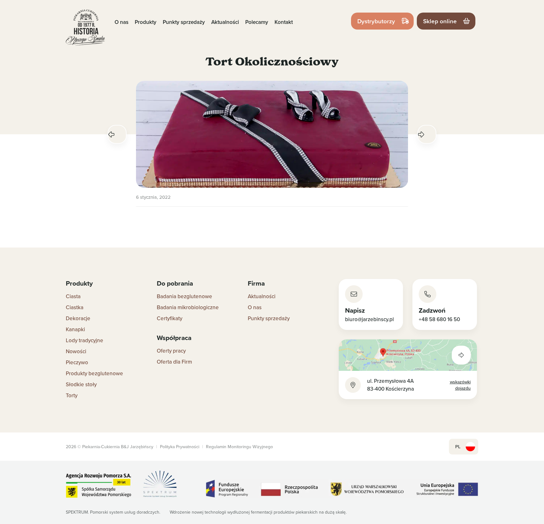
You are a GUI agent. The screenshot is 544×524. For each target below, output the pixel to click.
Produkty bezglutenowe (94, 373)
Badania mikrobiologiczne (188, 307)
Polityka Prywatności (179, 446)
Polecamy (256, 22)
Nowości (76, 351)
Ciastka (74, 307)
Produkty (145, 22)
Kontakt (284, 22)
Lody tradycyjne (84, 340)
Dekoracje (78, 318)
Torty (71, 395)
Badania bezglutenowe (184, 296)
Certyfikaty (169, 318)
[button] (117, 134)
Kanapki (75, 329)
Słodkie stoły (81, 384)
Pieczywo (77, 362)
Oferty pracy (171, 350)
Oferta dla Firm (174, 361)
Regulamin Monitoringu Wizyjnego (239, 446)
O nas (121, 22)
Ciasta (73, 296)
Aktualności (225, 22)
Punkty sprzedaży (184, 22)
